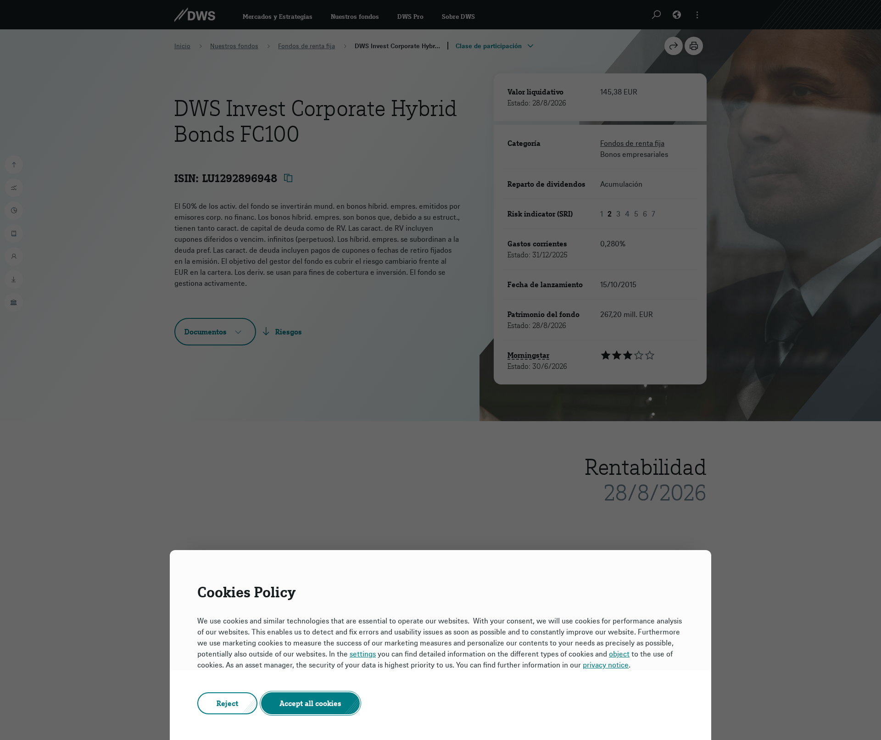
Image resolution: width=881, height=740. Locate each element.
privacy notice (606, 665)
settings (363, 654)
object (619, 654)
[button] (227, 703)
